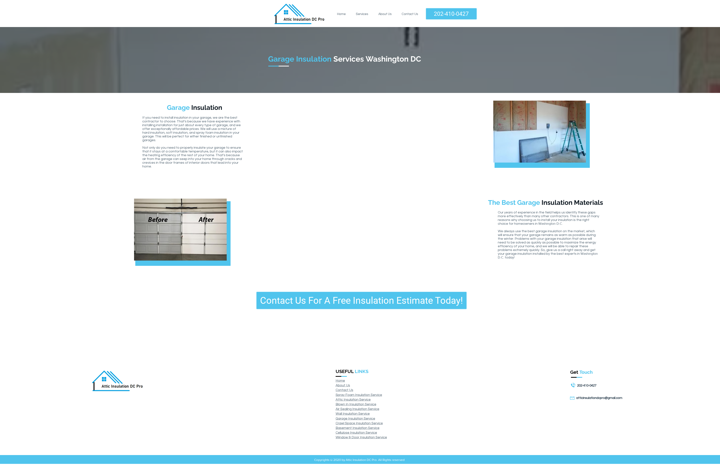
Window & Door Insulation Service (361, 437)
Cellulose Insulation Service (356, 432)
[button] (362, 14)
